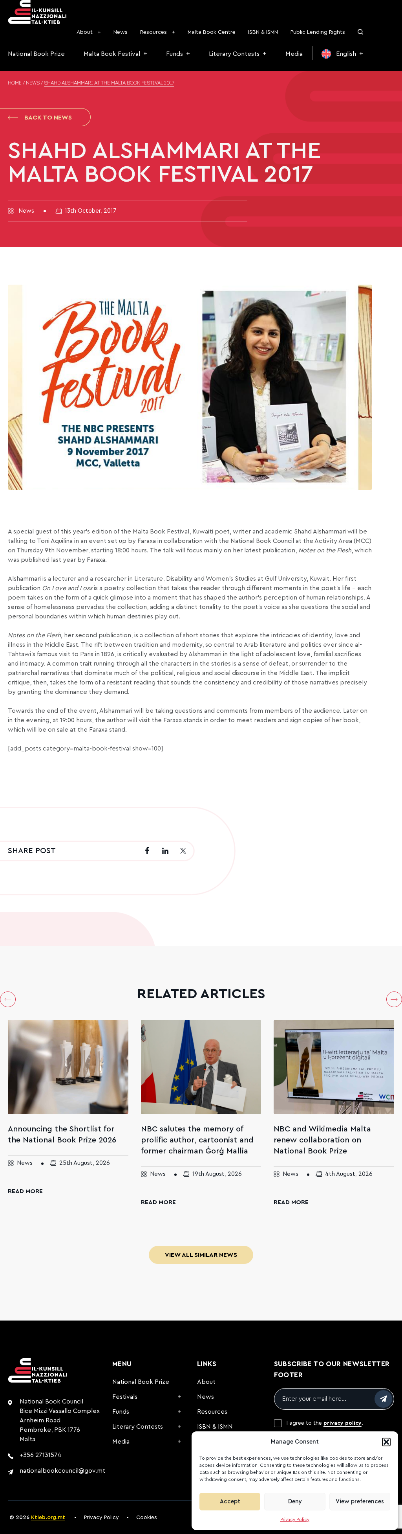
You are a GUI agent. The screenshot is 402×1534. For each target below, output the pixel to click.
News (120, 32)
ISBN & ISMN (263, 32)
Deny (295, 1502)
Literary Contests (234, 54)
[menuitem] (342, 54)
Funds (174, 54)
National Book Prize (36, 54)
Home (15, 83)
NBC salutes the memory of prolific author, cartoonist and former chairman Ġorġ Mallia (197, 1140)
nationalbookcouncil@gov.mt (62, 1471)
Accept (230, 1502)
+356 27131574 (40, 1455)
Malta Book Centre (212, 32)
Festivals (124, 1397)
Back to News (48, 117)
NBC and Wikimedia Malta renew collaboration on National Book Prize (322, 1140)
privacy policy (342, 1423)
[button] (386, 1442)
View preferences (360, 1502)
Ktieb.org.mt (48, 1517)
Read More (25, 1191)
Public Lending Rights (318, 32)
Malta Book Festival (112, 54)
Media (294, 54)
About (85, 32)
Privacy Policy (294, 1519)
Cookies (146, 1517)
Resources (153, 32)
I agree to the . (325, 1423)
